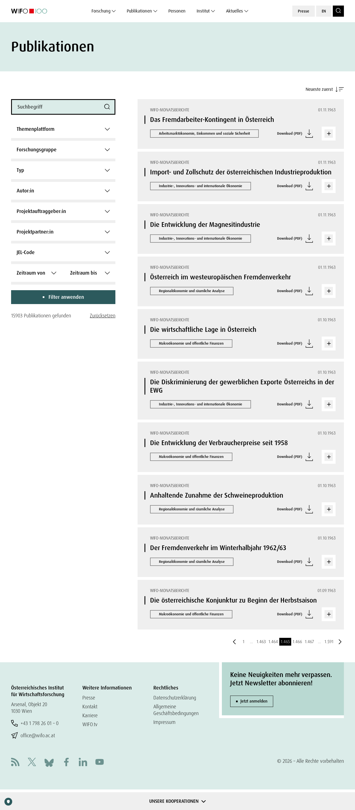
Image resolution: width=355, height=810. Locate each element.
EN (324, 11)
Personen (177, 11)
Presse (303, 11)
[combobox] (63, 129)
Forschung (101, 11)
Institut (203, 11)
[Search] (338, 11)
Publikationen (139, 11)
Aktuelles (234, 11)
